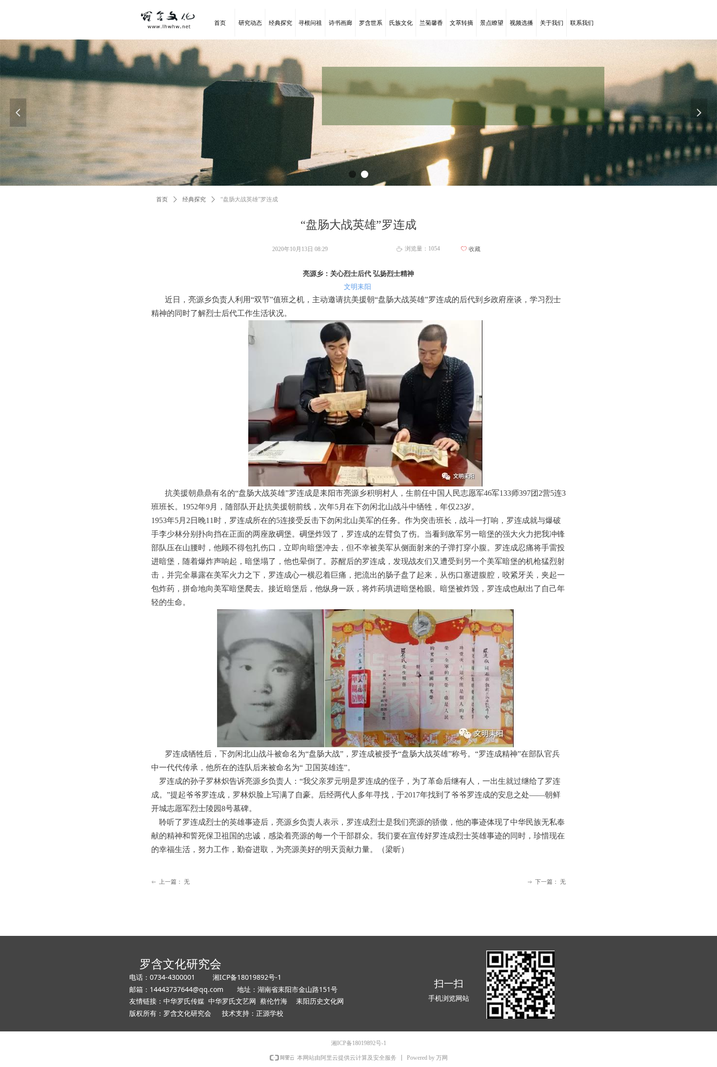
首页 (162, 199)
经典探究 (194, 199)
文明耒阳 (357, 287)
